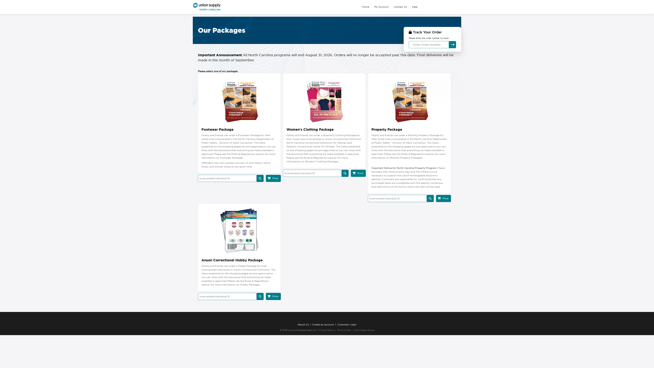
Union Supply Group (364, 330)
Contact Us (400, 6)
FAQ (414, 7)
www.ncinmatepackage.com (302, 330)
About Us (303, 324)
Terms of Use (344, 330)
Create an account (323, 324)
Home (365, 6)
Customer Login (346, 324)
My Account (381, 6)
